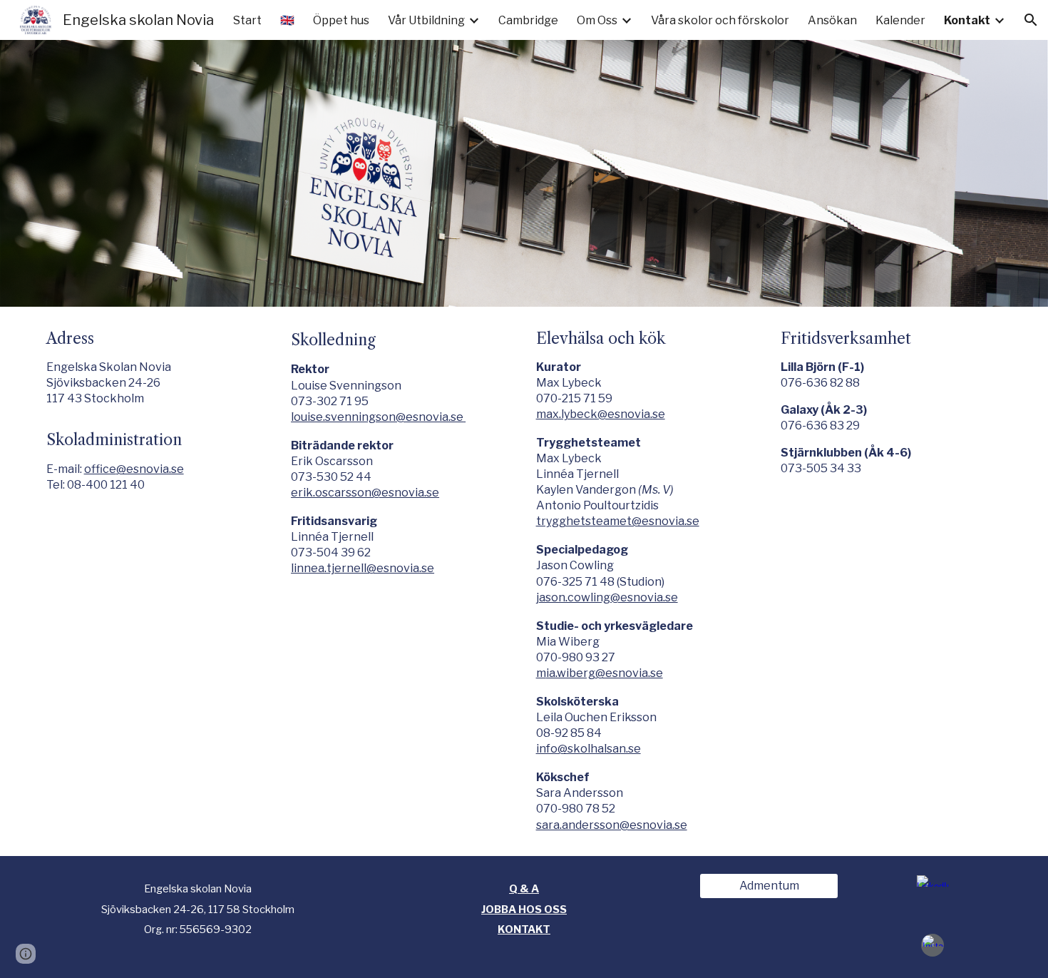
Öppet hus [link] (341, 20)
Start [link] (247, 20)
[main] (157, 411)
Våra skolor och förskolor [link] (720, 20)
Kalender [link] (900, 20)
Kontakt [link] (967, 20)
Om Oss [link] (597, 20)
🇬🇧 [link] (287, 20)
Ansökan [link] (832, 20)
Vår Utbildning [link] (426, 20)
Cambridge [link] (528, 20)
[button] (1031, 20)
